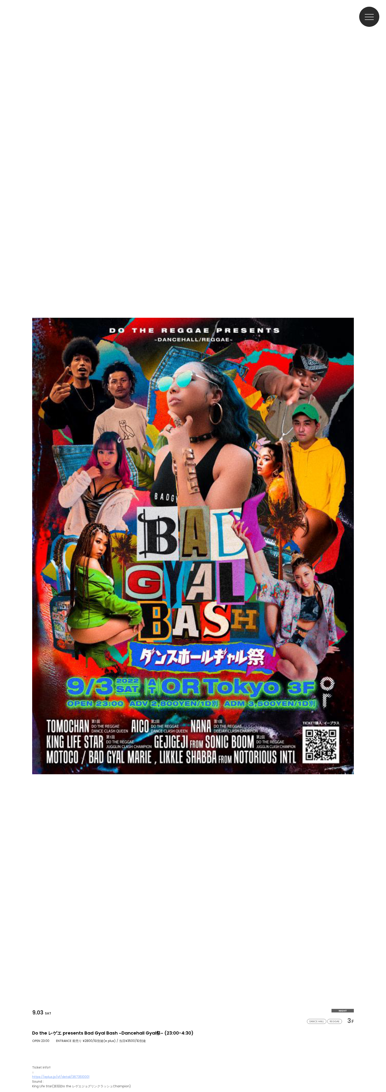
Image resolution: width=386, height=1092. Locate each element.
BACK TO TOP (378, 1075)
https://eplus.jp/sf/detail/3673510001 (60, 1077)
